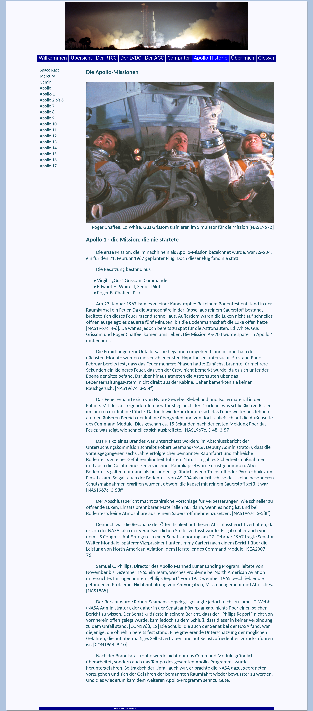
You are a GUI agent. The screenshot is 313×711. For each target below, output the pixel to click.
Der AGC (154, 58)
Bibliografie (119, 709)
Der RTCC (106, 58)
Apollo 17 (48, 166)
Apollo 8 (47, 112)
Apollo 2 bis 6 (52, 100)
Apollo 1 (47, 94)
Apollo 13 (48, 142)
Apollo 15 (48, 154)
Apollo (45, 88)
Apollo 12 (48, 136)
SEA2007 (256, 549)
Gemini (46, 82)
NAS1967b (261, 227)
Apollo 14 (48, 148)
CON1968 (140, 626)
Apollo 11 (48, 130)
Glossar (266, 58)
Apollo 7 (47, 106)
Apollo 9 (47, 118)
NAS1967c (98, 328)
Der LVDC (130, 58)
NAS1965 (97, 590)
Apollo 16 (48, 160)
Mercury (47, 76)
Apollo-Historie (210, 58)
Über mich (242, 58)
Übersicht (81, 58)
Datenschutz (131, 709)
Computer (179, 58)
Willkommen (53, 58)
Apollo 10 (48, 124)
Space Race (50, 70)
